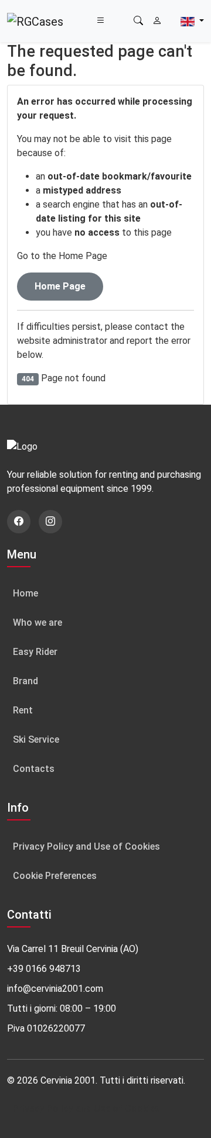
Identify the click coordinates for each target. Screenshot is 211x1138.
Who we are (37, 622)
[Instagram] (50, 521)
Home (25, 593)
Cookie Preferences (55, 875)
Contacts (34, 768)
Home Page (60, 286)
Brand (25, 681)
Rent (23, 710)
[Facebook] (18, 521)
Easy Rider (35, 651)
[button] (138, 21)
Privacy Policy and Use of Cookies (86, 846)
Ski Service (36, 739)
